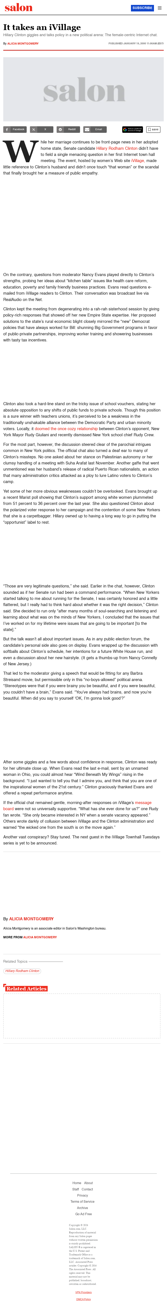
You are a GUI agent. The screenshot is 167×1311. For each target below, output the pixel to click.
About (88, 1183)
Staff (75, 1189)
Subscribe (142, 8)
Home (77, 1183)
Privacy (82, 1195)
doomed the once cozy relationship (66, 429)
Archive (82, 1208)
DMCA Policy (83, 1299)
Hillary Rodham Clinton (116, 149)
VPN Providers (83, 1292)
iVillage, (138, 161)
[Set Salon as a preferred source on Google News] (132, 129)
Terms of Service (82, 1202)
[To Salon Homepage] (19, 7)
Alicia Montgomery (22, 43)
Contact (87, 1189)
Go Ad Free (83, 1214)
